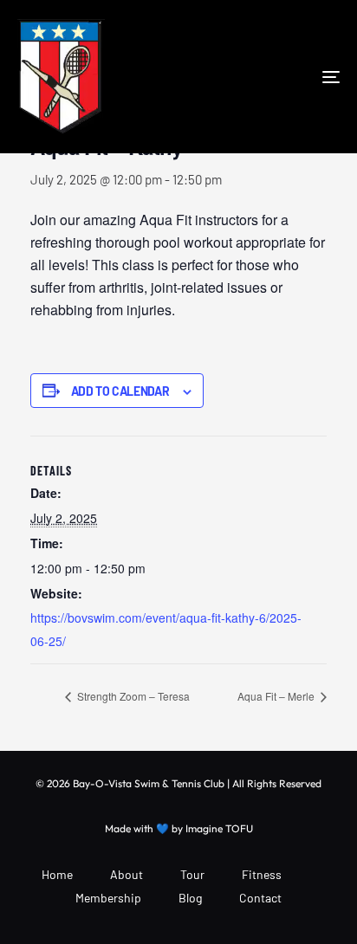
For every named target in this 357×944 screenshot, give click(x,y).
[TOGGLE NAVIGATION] (286, 76)
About (126, 874)
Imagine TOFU (219, 828)
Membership (108, 897)
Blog (190, 897)
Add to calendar (120, 391)
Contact (260, 897)
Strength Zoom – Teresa (132, 696)
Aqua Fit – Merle (277, 696)
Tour (192, 874)
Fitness (262, 874)
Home (57, 874)
